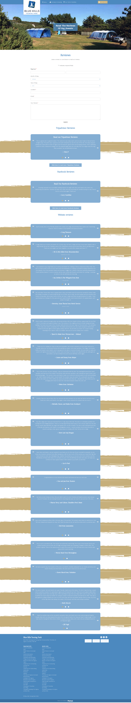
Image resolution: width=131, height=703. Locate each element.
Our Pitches (96, 640)
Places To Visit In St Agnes (30, 660)
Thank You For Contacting (29, 663)
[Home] (31, 7)
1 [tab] (62, 157)
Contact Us (26, 665)
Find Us (25, 667)
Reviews (25, 671)
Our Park (25, 684)
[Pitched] (70, 700)
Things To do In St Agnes (29, 659)
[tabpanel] (65, 146)
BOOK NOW (103, 2)
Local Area (88, 640)
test (24, 649)
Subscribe (26, 670)
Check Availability (27, 647)
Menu (45, 2)
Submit (66, 122)
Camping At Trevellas (28, 686)
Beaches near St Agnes (29, 679)
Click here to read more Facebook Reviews (65, 208)
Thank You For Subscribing (29, 668)
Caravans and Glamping (29, 657)
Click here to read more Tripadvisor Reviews (65, 165)
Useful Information (28, 654)
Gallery (25, 673)
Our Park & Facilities (70, 2)
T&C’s (24, 662)
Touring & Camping (56, 2)
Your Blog (25, 687)
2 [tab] (65, 157)
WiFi (24, 652)
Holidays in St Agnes (28, 678)
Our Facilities (104, 640)
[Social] (101, 637)
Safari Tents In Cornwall (29, 651)
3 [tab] (68, 157)
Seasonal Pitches (27, 655)
